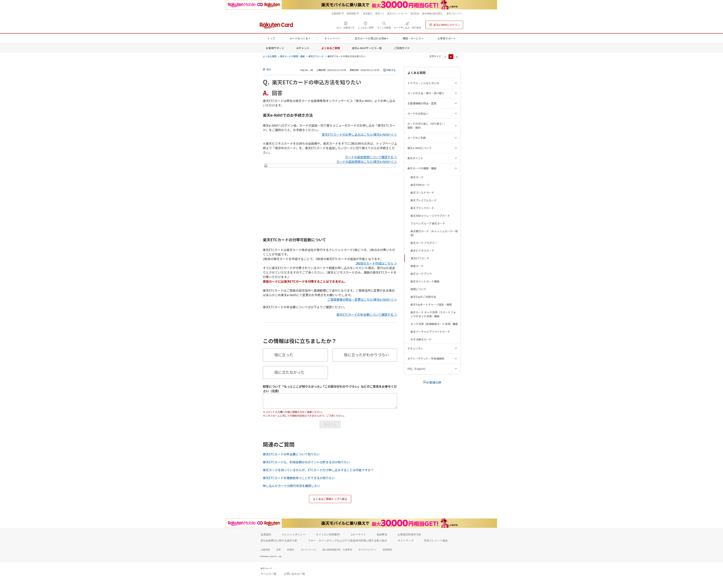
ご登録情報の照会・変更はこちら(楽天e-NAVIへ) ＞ (362, 299)
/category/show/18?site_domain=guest (456, 126)
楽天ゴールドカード (422, 192)
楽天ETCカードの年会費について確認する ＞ (366, 314)
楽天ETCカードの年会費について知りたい (291, 454)
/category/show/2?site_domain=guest (456, 138)
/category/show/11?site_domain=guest (456, 83)
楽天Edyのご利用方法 (423, 297)
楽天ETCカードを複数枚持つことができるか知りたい (299, 478)
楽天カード (417, 177)
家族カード (417, 266)
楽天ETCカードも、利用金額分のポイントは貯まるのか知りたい (306, 462)
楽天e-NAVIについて (419, 148)
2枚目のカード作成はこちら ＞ (376, 263)
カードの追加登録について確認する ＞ (371, 157)
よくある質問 (269, 56)
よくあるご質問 (330, 48)
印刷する (391, 70)
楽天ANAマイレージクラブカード (430, 216)
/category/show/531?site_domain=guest (456, 369)
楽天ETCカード (316, 56)
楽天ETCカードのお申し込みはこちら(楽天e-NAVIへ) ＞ (359, 134)
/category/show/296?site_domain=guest (456, 359)
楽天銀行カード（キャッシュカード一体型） (434, 233)
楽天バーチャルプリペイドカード (430, 331)
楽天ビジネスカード (422, 250)
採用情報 (387, 549)
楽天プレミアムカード (423, 200)
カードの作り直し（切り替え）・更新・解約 (426, 125)
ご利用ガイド (402, 48)
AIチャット (302, 48)
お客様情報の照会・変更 (421, 103)
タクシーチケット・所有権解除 (425, 358)
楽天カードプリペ (421, 274)
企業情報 (265, 549)
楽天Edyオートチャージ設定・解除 (431, 304)
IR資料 (290, 549)
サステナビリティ (367, 549)
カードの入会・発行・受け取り (425, 93)
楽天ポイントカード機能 (424, 281)
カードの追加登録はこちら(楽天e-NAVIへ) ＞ (366, 161)
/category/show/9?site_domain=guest (456, 93)
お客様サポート (275, 48)
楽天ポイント (415, 158)
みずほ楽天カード (421, 339)
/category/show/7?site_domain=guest (456, 148)
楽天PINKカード (420, 185)
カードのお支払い (418, 113)
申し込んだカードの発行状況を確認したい (291, 485)
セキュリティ (415, 348)
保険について (418, 289)
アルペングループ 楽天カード (427, 223)
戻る (269, 69)
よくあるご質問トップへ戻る (330, 499)
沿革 (278, 549)
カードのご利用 (416, 138)
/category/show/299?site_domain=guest (456, 348)
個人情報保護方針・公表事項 (337, 549)
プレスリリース (308, 549)
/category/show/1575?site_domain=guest (456, 114)
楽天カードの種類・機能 (292, 56)
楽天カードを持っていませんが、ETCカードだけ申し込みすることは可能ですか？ (318, 470)
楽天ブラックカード (422, 208)
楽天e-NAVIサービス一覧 (367, 48)
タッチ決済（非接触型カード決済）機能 (434, 324)
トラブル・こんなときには (423, 83)
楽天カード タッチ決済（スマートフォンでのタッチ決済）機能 (433, 314)
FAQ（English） (417, 369)
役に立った (283, 354)
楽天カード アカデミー (423, 243)
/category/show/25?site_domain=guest (456, 168)
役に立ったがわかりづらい (366, 354)
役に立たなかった (289, 372)
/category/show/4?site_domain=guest (456, 158)
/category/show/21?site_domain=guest (456, 103)
